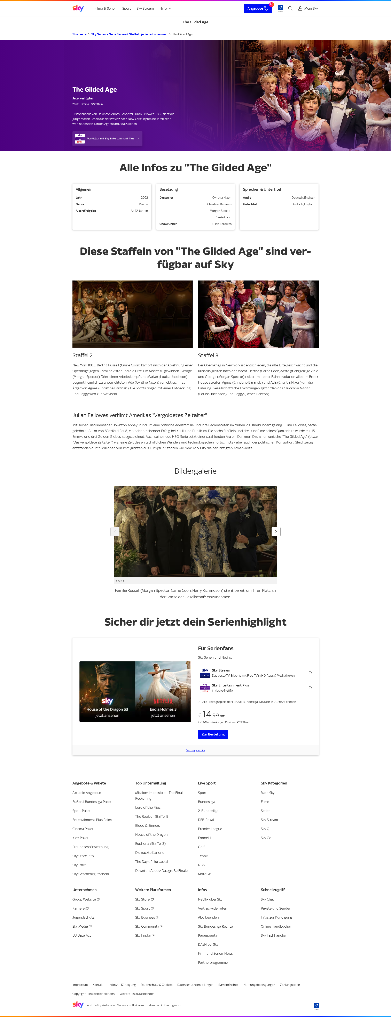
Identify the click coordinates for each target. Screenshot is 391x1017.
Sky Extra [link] (79, 865)
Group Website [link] (84, 899)
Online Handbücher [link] (276, 926)
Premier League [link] (210, 829)
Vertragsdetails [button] (195, 750)
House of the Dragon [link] (151, 834)
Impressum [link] (80, 985)
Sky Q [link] (265, 829)
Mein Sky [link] (267, 793)
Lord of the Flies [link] (148, 807)
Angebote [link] (255, 8)
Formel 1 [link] (204, 838)
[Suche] (290, 8)
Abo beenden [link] (208, 917)
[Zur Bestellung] (135, 691)
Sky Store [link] (142, 899)
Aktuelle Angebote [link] (86, 793)
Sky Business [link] (145, 917)
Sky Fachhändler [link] (273, 935)
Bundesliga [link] (206, 802)
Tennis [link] (203, 856)
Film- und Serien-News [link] (215, 953)
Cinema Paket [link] (83, 829)
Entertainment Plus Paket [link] (92, 820)
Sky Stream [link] (145, 8)
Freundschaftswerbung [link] (90, 847)
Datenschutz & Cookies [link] (156, 985)
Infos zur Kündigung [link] (276, 917)
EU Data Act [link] (81, 935)
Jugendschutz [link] (83, 917)
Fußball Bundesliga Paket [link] (92, 802)
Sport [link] (126, 8)
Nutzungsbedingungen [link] (259, 985)
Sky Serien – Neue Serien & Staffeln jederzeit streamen (129, 34)
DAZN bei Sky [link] (208, 944)
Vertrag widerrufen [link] (212, 908)
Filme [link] (265, 802)
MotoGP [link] (204, 874)
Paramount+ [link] (208, 935)
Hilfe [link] (163, 8)
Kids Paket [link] (80, 838)
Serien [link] (266, 811)
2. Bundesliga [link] (208, 811)
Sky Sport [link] (142, 908)
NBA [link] (201, 865)
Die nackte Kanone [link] (149, 853)
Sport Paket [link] (81, 811)
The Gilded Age (182, 34)
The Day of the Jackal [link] (151, 862)
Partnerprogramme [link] (213, 962)
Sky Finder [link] (143, 935)
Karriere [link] (78, 908)
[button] (256, 672)
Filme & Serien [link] (106, 8)
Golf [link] (201, 847)
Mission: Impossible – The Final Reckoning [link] (159, 795)
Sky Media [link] (80, 926)
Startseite (79, 34)
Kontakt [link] (98, 985)
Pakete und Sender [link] (275, 908)
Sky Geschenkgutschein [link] (90, 874)
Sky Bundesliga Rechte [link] (215, 926)
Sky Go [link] (266, 838)
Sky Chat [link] (267, 899)
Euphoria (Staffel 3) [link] (150, 843)
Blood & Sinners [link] (147, 825)
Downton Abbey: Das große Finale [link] (161, 871)
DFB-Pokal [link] (206, 820)
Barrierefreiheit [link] (228, 985)
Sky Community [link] (147, 926)
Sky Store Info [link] (83, 856)
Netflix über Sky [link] (210, 899)
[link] (78, 8)
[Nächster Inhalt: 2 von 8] (276, 531)
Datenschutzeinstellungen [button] (195, 985)
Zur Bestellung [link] (213, 734)
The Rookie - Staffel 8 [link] (151, 816)
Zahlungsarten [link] (290, 985)
